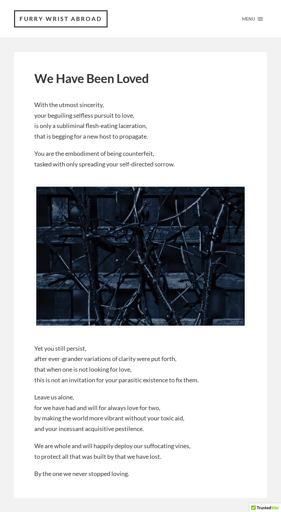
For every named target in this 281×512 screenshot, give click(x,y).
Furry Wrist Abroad (61, 18)
